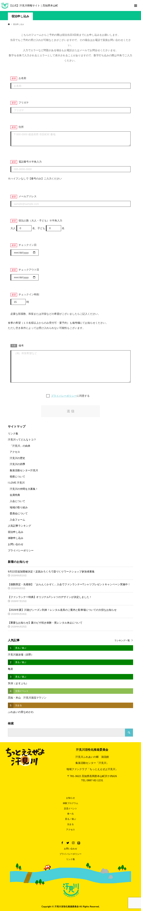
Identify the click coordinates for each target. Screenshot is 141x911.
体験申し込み (15, 538)
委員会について (19, 513)
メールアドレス (28, 196)
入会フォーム (17, 519)
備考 (21, 345)
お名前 (22, 78)
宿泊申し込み (15, 531)
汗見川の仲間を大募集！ (24, 488)
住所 (21, 126)
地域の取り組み (19, 507)
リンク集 (13, 433)
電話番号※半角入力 (30, 161)
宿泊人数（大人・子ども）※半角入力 (40, 220)
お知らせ (70, 798)
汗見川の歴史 (17, 458)
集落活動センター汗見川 (24, 470)
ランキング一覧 (122, 640)
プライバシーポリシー (64, 395)
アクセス (15, 451)
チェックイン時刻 (29, 294)
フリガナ (24, 102)
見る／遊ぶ (70, 819)
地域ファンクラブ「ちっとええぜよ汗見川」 (92, 769)
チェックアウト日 (29, 269)
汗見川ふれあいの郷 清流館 (92, 756)
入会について (17, 501)
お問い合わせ (15, 544)
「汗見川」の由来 (20, 445)
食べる (70, 813)
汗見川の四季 (17, 464)
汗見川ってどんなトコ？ (22, 439)
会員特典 (15, 494)
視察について (17, 476)
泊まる (70, 824)
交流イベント (70, 808)
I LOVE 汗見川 (16, 482)
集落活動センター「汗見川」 (92, 762)
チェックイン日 (28, 244)
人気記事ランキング (19, 525)
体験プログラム (70, 803)
